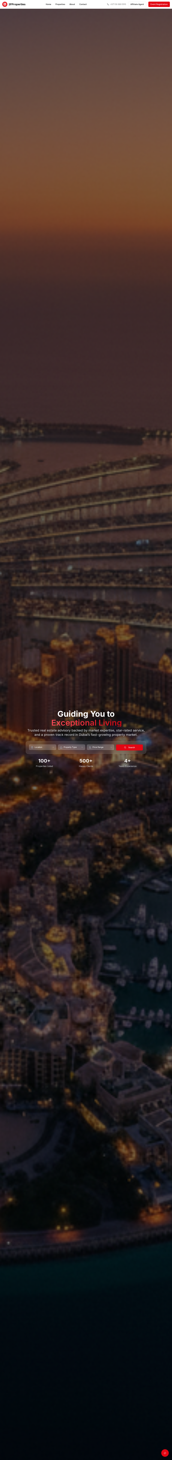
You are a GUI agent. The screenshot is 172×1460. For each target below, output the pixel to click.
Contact (83, 4)
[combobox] (42, 747)
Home (48, 4)
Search (131, 747)
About (72, 4)
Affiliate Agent (137, 4)
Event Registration (159, 4)
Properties (60, 4)
